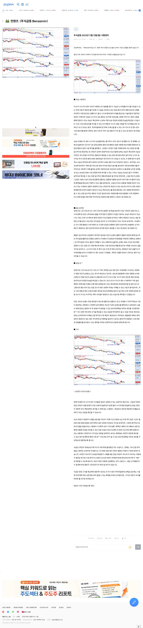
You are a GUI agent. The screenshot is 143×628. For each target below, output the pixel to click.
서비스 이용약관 (6, 607)
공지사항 (53, 607)
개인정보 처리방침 (18, 607)
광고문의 (61, 607)
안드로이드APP (44, 607)
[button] (35, 127)
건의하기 (69, 607)
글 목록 (92, 538)
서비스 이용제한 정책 (31, 607)
